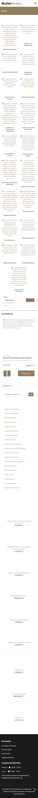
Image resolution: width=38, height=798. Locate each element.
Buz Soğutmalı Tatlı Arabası (19, 596)
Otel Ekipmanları (9, 479)
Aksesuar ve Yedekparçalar (12, 409)
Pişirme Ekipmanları (10, 422)
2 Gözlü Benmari (19, 670)
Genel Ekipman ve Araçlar (11, 453)
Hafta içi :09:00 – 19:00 (11, 767)
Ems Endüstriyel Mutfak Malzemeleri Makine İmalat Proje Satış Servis (19, 791)
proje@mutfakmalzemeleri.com (12, 778)
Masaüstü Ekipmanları (10, 466)
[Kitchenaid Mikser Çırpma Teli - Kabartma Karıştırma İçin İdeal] (19, 536)
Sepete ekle (26, 373)
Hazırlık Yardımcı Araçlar (11, 457)
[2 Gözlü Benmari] (19, 663)
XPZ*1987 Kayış (19, 718)
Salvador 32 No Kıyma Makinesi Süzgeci (19, 642)
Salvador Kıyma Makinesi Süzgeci (19, 620)
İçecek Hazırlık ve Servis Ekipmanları (14, 461)
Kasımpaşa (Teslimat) (8, 746)
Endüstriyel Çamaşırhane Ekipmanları (15, 448)
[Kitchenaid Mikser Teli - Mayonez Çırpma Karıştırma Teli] (19, 510)
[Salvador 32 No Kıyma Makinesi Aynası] (19, 562)
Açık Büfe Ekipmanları (10, 418)
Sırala (5, 297)
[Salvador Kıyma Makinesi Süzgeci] (19, 609)
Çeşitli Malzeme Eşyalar (11, 435)
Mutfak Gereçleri (9, 474)
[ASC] (30, 300)
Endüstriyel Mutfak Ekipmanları (13, 444)
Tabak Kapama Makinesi (19, 694)
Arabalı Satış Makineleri (11, 413)
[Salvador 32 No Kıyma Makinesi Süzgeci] (19, 632)
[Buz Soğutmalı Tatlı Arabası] (19, 586)
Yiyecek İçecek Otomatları (11, 487)
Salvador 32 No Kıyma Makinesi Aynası (19, 573)
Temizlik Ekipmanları (10, 483)
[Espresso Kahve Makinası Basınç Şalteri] (19, 335)
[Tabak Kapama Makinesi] (19, 683)
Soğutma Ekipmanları (10, 426)
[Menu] (35, 3)
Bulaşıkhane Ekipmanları (11, 431)
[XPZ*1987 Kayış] (19, 707)
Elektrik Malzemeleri (10, 439)
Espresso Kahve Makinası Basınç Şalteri (17, 358)
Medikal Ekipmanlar (10, 470)
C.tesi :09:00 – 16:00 (10, 771)
